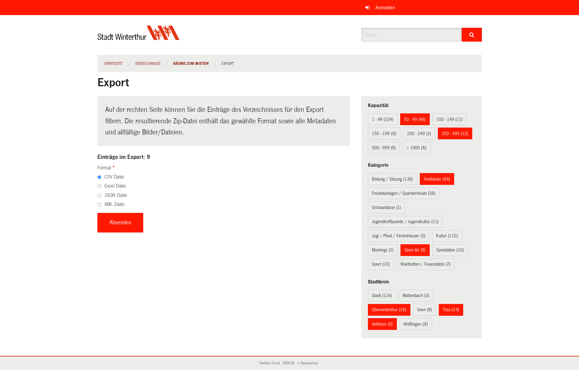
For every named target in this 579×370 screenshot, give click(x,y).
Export (227, 64)
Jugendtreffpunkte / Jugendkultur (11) (405, 221)
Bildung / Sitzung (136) (392, 179)
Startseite (112, 64)
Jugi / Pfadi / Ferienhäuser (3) (398, 235)
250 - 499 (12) (455, 133)
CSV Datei (114, 176)
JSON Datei (115, 195)
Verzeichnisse (147, 64)
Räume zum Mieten (190, 64)
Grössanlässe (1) (386, 207)
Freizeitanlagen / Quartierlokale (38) (403, 193)
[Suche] (472, 35)
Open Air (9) (415, 250)
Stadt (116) (382, 295)
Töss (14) (451, 309)
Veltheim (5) (382, 324)
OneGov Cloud (270, 363)
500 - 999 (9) (384, 147)
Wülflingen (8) (415, 324)
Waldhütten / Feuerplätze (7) (425, 264)
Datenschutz (310, 363)
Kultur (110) (447, 235)
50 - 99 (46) (415, 119)
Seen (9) (424, 309)
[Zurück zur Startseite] (138, 38)
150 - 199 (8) (384, 133)
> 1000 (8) (416, 147)
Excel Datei (115, 185)
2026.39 (289, 363)
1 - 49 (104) (382, 119)
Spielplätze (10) (450, 250)
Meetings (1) (383, 250)
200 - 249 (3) (419, 133)
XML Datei (114, 204)
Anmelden (385, 7)
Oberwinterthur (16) (389, 309)
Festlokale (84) (437, 179)
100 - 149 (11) (449, 119)
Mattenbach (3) (416, 295)
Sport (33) (381, 264)
